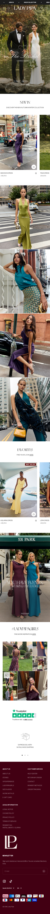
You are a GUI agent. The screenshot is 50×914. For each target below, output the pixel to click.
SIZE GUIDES (7, 789)
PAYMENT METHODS (35, 785)
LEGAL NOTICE (8, 809)
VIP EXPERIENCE (8, 781)
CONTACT (31, 781)
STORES (5, 777)
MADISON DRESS (7, 173)
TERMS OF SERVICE (9, 821)
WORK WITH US (8, 793)
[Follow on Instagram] (4, 881)
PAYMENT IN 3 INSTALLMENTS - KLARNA (12, 826)
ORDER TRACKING (34, 789)
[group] (25, 49)
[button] (18, 656)
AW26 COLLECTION (10, 2)
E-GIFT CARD (7, 797)
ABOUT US (6, 774)
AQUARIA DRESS (7, 520)
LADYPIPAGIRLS (8, 785)
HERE (31, 455)
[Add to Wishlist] (36, 173)
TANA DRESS (44, 173)
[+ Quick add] (33, 167)
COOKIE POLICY (8, 813)
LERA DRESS (44, 520)
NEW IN (28, 2)
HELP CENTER (32, 774)
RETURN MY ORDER (35, 777)
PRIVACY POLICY (8, 817)
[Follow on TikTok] (11, 881)
